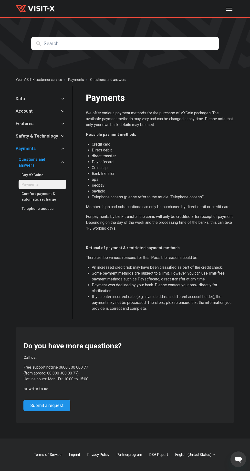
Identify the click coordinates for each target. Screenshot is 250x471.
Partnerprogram (129, 454)
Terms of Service (48, 454)
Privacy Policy (98, 454)
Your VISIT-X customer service (39, 80)
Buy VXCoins (32, 175)
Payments (76, 80)
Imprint (74, 454)
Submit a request (46, 405)
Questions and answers (108, 80)
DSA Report (158, 454)
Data (20, 98)
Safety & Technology (37, 136)
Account (24, 111)
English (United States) (193, 454)
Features (24, 123)
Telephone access (37, 208)
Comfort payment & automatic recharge (38, 197)
